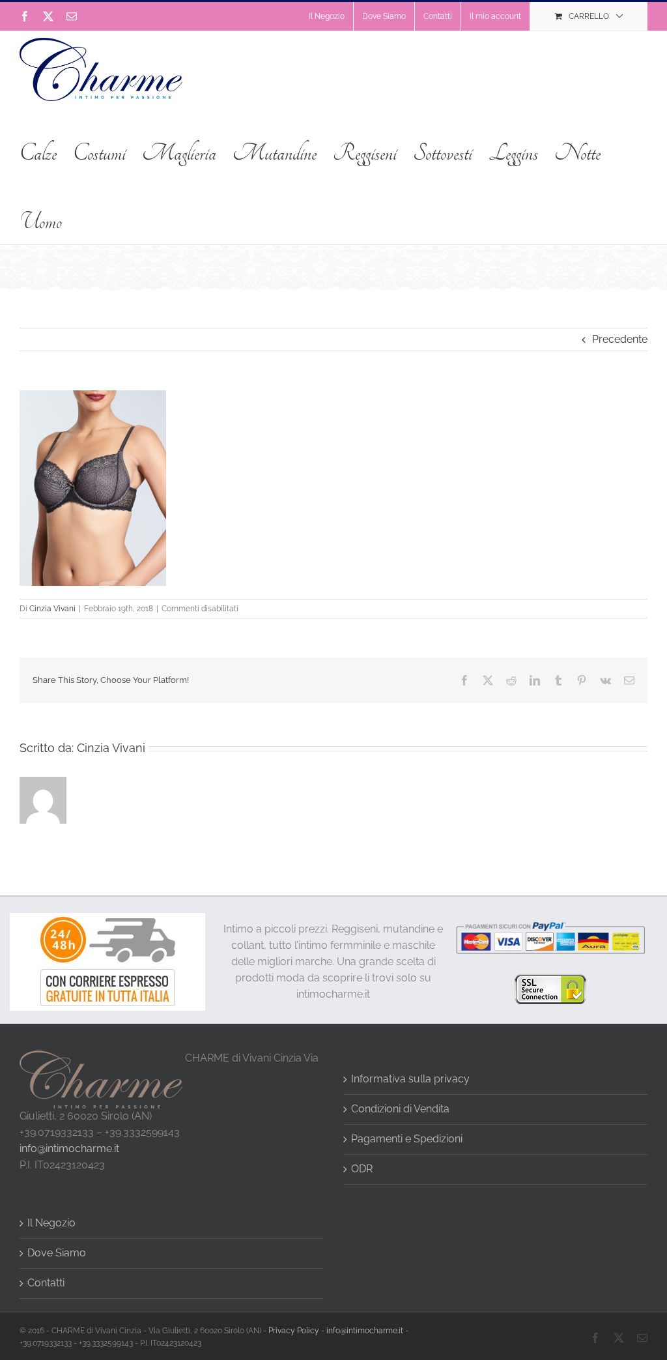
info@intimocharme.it (69, 1148)
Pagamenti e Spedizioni (406, 1139)
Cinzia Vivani (52, 608)
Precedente (619, 339)
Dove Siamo (56, 1253)
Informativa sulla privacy (410, 1079)
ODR (362, 1169)
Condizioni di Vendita (400, 1109)
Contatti (45, 1283)
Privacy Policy (293, 1330)
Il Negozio (51, 1223)
